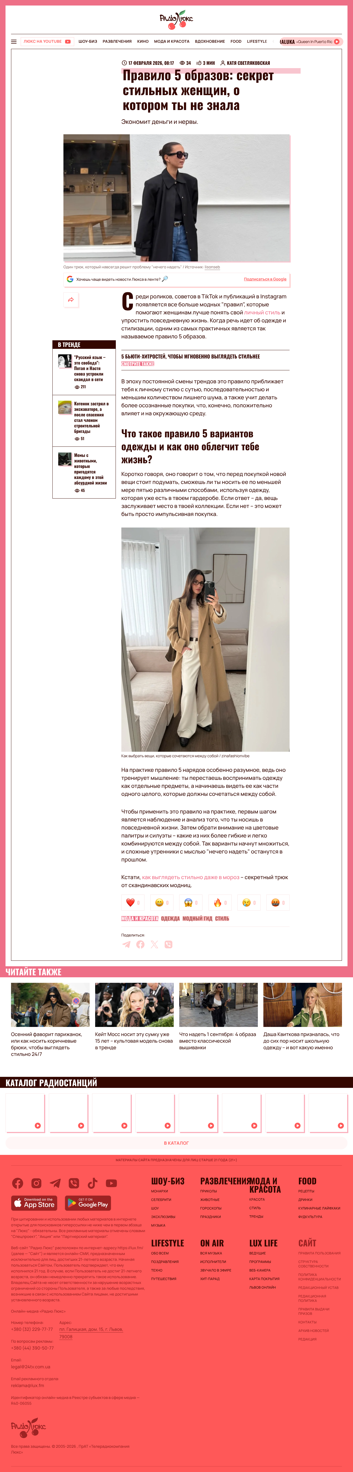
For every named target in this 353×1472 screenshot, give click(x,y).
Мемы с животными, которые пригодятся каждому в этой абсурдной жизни (90, 469)
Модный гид (197, 918)
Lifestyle (257, 41)
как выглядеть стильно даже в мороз (190, 877)
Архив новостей (313, 1331)
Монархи (159, 1191)
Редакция (307, 1339)
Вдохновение (210, 41)
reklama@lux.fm (27, 1385)
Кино (143, 41)
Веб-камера (260, 1270)
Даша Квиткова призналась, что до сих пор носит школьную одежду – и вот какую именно (301, 1041)
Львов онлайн (262, 1287)
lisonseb (212, 267)
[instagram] (36, 1183)
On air (212, 1243)
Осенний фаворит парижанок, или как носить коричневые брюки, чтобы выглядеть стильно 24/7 (46, 1044)
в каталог (176, 1143)
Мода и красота (171, 41)
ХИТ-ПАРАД (210, 1279)
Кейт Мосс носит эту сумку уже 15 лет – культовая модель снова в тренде (134, 1041)
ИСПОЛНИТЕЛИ (213, 1262)
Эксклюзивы (163, 1217)
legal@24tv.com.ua (30, 1367)
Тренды (256, 1216)
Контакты (307, 1322)
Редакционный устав (318, 1288)
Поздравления (165, 1262)
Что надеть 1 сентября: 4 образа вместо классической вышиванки (217, 1041)
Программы (260, 1262)
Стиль (222, 918)
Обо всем (160, 1253)
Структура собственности (313, 1264)
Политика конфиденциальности (319, 1277)
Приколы (208, 1191)
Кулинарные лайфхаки (319, 1208)
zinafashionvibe (235, 756)
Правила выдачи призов (314, 1311)
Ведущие (257, 1253)
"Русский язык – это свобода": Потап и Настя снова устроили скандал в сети (89, 368)
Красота (257, 1199)
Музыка (158, 1225)
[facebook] (140, 944)
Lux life (263, 1243)
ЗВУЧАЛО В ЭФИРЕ (215, 1270)
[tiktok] (92, 1183)
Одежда (170, 918)
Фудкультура (310, 1217)
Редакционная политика (312, 1298)
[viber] (168, 944)
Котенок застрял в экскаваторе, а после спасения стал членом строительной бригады (91, 417)
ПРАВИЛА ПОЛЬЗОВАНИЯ (319, 1253)
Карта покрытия (264, 1279)
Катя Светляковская (248, 63)
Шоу (155, 1208)
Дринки (305, 1200)
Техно (156, 1270)
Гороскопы (210, 1208)
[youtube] (111, 1183)
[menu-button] (14, 42)
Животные (210, 1200)
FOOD (236, 41)
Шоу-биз (88, 41)
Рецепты (306, 1191)
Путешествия (163, 1279)
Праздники (210, 1217)
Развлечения (117, 41)
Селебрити (161, 1200)
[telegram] (126, 944)
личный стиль (262, 312)
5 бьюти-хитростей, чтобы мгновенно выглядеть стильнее (190, 356)
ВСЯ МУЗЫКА (211, 1253)
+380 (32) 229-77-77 (32, 1329)
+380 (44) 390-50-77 (32, 1348)
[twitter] (154, 944)
